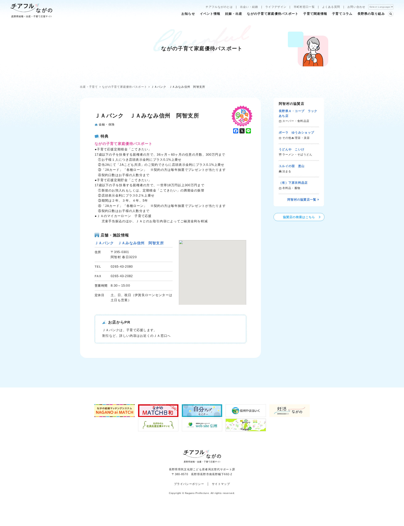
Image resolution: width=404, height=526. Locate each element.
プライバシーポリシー (189, 484)
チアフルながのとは (219, 6)
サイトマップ (221, 484)
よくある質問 (331, 6)
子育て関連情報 (315, 13)
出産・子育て (89, 86)
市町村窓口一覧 (304, 6)
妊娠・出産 (233, 13)
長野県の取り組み (371, 13)
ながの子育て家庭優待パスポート (272, 13)
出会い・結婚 (249, 6)
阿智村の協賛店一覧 (301, 199)
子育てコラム (342, 13)
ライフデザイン (275, 6)
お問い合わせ (356, 6)
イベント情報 (210, 13)
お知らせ (188, 13)
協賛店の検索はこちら (299, 217)
